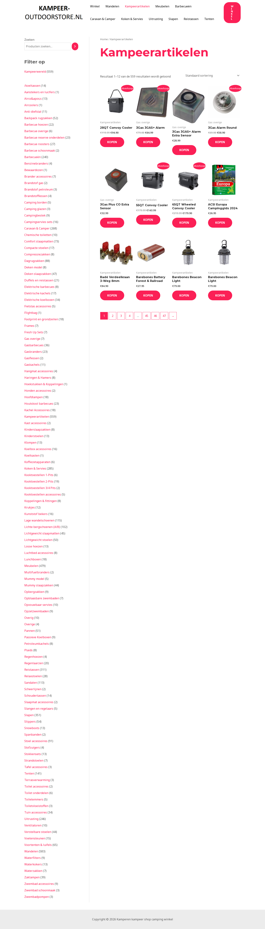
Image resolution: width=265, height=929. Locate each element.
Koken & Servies (132, 19)
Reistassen (191, 19)
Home (104, 39)
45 (146, 316)
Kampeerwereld (35, 72)
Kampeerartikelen (137, 6)
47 (164, 316)
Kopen (112, 142)
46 (155, 316)
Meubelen (162, 6)
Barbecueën (183, 6)
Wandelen (112, 6)
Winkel (95, 6)
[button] (232, 12)
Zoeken (29, 40)
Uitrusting (156, 19)
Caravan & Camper (102, 19)
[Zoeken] (75, 46)
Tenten (209, 19)
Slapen (173, 19)
